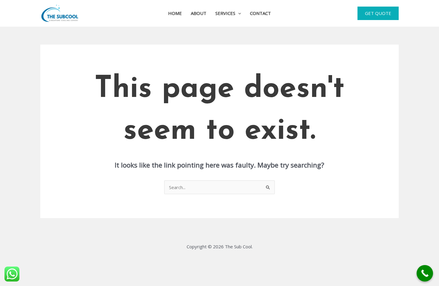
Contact (260, 13)
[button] (238, 13)
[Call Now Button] (425, 273)
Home (175, 13)
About (198, 13)
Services (225, 13)
